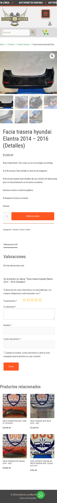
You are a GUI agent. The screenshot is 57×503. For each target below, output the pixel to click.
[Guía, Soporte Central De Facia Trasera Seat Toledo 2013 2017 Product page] (42, 446)
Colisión (11, 44)
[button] (52, 56)
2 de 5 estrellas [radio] (28, 300)
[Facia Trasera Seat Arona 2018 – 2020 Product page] (15, 446)
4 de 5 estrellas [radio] (36, 300)
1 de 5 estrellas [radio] (24, 300)
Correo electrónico (12, 339)
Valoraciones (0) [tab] (11, 244)
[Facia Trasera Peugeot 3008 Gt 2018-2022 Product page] (15, 406)
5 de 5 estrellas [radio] (40, 300)
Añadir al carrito (32, 216)
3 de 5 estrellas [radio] (32, 300)
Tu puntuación (10, 301)
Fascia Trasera (24, 44)
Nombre (8, 325)
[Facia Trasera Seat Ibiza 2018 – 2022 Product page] (42, 406)
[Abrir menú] (46, 14)
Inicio (2, 44)
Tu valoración (10, 306)
